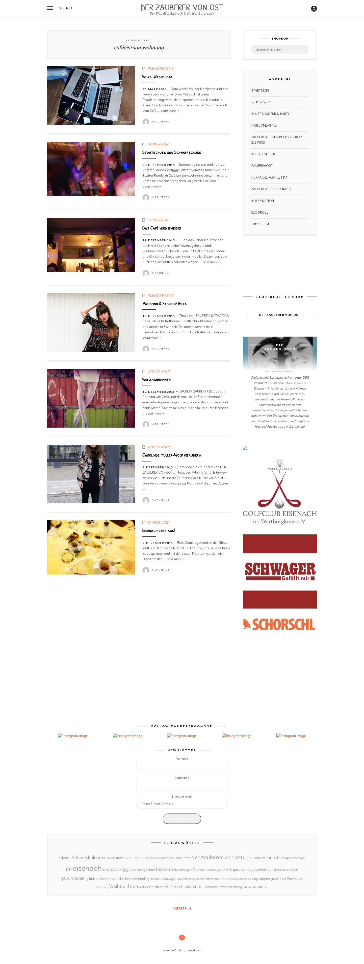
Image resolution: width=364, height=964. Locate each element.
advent (64, 857)
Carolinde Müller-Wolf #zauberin (171, 455)
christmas (167, 858)
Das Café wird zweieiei (161, 228)
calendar (151, 858)
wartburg (102, 887)
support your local (272, 879)
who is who (250, 887)
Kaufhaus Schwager (163, 879)
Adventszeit (116, 858)
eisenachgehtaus (143, 870)
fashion (163, 869)
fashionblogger (181, 870)
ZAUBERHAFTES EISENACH (271, 189)
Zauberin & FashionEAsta (164, 303)
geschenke (242, 869)
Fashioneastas (204, 869)
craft (187, 858)
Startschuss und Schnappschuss (171, 152)
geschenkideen (286, 869)
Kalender (116, 878)
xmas (263, 886)
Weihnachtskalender (184, 886)
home (104, 879)
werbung (235, 887)
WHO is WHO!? (262, 102)
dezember (298, 858)
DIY (69, 869)
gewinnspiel (73, 878)
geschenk (224, 869)
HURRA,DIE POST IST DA (269, 177)
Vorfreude (295, 878)
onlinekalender (226, 878)
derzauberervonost (260, 857)
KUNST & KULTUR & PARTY (270, 114)
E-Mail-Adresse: (182, 797)
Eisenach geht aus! (158, 530)
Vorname (182, 758)
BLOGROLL (259, 212)
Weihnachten (123, 886)
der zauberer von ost (216, 857)
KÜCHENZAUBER (263, 154)
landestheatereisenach (191, 879)
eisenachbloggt (116, 869)
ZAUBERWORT (158, 144)
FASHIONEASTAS (160, 69)
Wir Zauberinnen (156, 379)
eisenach (87, 868)
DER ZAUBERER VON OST (182, 7)
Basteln (138, 858)
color (179, 858)
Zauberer (162, 121)
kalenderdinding (137, 879)
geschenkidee (262, 869)
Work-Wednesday (157, 76)
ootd (240, 879)
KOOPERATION (262, 201)
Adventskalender (88, 857)
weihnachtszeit (216, 887)
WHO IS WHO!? (159, 371)
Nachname (182, 778)
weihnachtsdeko (151, 887)
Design (284, 858)
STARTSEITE (260, 91)
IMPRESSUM (260, 224)
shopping (251, 879)
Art (128, 858)
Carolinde (162, 273)
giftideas (92, 879)
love (209, 878)
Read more (169, 111)
